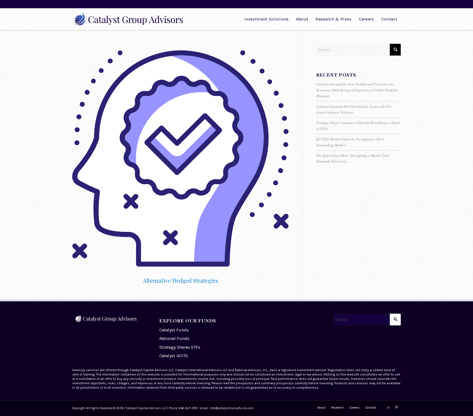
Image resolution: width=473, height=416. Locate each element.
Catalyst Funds (174, 330)
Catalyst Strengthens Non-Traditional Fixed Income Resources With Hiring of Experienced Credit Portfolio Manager (357, 89)
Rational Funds (174, 338)
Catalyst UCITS (173, 355)
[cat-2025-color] (131, 19)
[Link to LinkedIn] (388, 407)
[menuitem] (266, 19)
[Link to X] (397, 407)
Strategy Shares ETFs (179, 347)
